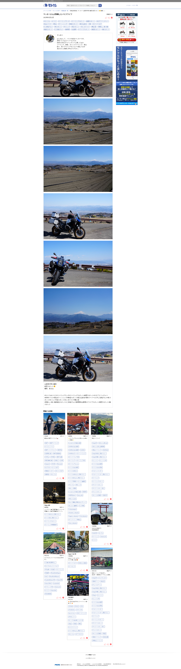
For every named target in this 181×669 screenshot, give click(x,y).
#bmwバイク (47, 24)
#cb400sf (83, 450)
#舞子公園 (59, 457)
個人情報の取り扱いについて (119, 663)
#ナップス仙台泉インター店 (76, 620)
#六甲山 (47, 457)
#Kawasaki (59, 464)
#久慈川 (53, 569)
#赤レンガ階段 (72, 488)
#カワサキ (47, 467)
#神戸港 (60, 450)
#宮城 (75, 623)
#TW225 (77, 606)
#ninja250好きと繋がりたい (99, 453)
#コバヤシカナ (102, 578)
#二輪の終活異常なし (50, 562)
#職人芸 (93, 26)
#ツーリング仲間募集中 (51, 524)
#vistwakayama (83, 516)
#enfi (46, 576)
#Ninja (93, 595)
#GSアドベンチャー (102, 21)
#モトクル (47, 21)
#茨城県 (47, 573)
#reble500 (94, 533)
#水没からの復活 (82, 563)
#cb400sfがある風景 (74, 450)
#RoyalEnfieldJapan (55, 573)
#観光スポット (48, 29)
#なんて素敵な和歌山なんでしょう (77, 502)
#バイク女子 (55, 467)
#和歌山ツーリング (97, 640)
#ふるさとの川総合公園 (75, 443)
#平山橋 (47, 569)
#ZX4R (53, 464)
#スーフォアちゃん (73, 464)
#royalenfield (56, 583)
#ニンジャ (95, 460)
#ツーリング (95, 478)
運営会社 (79, 663)
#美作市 (105, 495)
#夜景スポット (95, 29)
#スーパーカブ (97, 24)
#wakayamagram (72, 509)
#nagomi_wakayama (73, 516)
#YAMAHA (71, 609)
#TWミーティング (81, 613)
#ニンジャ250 (103, 460)
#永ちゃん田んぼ (103, 443)
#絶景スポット (90, 21)
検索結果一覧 (64, 10)
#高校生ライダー (49, 471)
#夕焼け (56, 460)
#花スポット (75, 26)
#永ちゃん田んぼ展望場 (98, 446)
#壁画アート (95, 581)
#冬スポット (58, 26)
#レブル (101, 533)
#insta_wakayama (73, 523)
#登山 (54, 24)
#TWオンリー (72, 616)
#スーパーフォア (81, 453)
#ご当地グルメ (48, 26)
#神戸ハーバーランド (50, 450)
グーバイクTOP (47, 10)
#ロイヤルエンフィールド (51, 566)
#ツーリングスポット (78, 21)
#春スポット (105, 29)
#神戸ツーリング (54, 443)
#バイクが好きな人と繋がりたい (77, 474)
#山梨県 (74, 29)
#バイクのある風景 (73, 467)
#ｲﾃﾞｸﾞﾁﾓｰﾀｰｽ (79, 634)
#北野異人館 (48, 453)
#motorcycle (103, 536)
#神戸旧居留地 (57, 453)
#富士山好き (83, 24)
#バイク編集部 (81, 481)
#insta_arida (80, 495)
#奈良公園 (105, 637)
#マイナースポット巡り (98, 488)
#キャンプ (67, 26)
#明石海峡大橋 (48, 460)
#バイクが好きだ (73, 471)
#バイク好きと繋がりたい (51, 517)
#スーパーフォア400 (74, 457)
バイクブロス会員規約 (97, 663)
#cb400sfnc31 (72, 453)
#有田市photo (72, 495)
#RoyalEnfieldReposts (54, 576)
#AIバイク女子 (59, 471)
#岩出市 (103, 581)
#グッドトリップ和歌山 (75, 519)
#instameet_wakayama (74, 512)
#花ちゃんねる (72, 498)
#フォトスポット (96, 491)
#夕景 (61, 460)
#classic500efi (48, 583)
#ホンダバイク (85, 26)
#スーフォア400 (81, 460)
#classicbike (53, 590)
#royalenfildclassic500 (50, 580)
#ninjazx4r (47, 464)
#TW (82, 606)
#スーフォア (72, 460)
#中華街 (53, 457)
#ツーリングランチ (64, 21)
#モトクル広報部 (96, 495)
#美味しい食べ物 (103, 26)
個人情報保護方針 (107, 663)
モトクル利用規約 (86, 663)
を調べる (126, 39)
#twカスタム (72, 613)
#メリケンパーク (49, 446)
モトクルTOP (56, 10)
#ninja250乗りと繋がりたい (99, 457)
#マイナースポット (97, 485)
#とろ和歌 (81, 505)
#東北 (79, 623)
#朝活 (104, 633)
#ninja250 (94, 443)
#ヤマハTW (79, 609)
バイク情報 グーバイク (90, 658)
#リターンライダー (97, 471)
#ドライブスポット (83, 29)
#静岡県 (67, 29)
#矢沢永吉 (105, 450)
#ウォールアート (96, 584)
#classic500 (59, 580)
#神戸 (46, 443)
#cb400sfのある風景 (74, 446)
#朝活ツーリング (96, 637)
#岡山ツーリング (96, 450)
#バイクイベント (73, 627)
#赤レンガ (78, 485)
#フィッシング (62, 24)
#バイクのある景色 (97, 467)
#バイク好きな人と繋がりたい (76, 478)
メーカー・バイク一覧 (132, 5)
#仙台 (70, 623)
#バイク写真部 (72, 481)
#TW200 (71, 606)
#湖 (90, 24)
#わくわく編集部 (73, 505)
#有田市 (85, 491)
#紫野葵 (47, 474)
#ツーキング (72, 566)
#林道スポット (73, 24)
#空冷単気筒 (48, 594)
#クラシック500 (49, 587)
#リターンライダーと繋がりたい (100, 474)
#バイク (54, 21)
